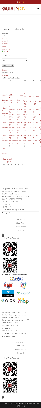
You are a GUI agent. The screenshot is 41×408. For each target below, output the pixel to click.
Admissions (21, 219)
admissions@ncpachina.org (16, 333)
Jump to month (7, 49)
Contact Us (20, 230)
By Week (5, 44)
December (5, 75)
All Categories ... (7, 162)
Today (4, 46)
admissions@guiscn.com (15, 210)
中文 (16, 2)
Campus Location (9, 213)
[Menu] (38, 9)
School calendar (7, 159)
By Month (5, 41)
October (5, 70)
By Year (4, 38)
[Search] (20, 51)
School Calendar (20, 227)
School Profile (20, 223)
